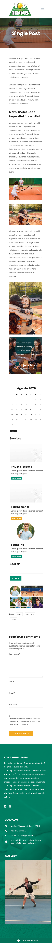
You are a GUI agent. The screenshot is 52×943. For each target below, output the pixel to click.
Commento (14, 654)
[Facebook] (5, 806)
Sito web (13, 704)
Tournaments (20, 506)
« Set (13, 431)
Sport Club (30, 614)
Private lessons (21, 466)
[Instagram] (10, 806)
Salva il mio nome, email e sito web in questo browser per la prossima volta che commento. (25, 721)
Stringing (17, 544)
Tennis (13, 619)
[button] (7, 892)
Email (12, 693)
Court (19, 614)
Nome (12, 681)
